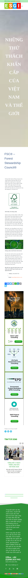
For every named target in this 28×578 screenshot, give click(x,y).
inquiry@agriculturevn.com (17, 277)
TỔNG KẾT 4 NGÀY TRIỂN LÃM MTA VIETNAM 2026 (14, 464)
